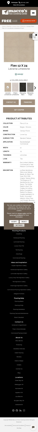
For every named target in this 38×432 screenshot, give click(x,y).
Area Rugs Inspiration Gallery (19, 285)
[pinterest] (13, 410)
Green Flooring (19, 352)
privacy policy (22, 213)
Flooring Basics (19, 301)
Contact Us (11, 102)
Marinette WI (19, 388)
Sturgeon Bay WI (19, 400)
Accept (14, 221)
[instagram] (24, 410)
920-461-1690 (25, 2)
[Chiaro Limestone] (15, 87)
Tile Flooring (19, 250)
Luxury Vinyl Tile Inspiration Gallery (19, 277)
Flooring (9, 26)
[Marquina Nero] (23, 87)
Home (3, 26)
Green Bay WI (19, 380)
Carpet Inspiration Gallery (19, 265)
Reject (24, 221)
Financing (28, 102)
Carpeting (19, 234)
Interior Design (19, 360)
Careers (19, 365)
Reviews (19, 356)
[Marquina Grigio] (30, 87)
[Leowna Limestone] (8, 87)
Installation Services (19, 348)
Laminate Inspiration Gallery (19, 273)
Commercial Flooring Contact (19, 333)
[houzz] (20, 410)
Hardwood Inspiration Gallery (19, 269)
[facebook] (17, 410)
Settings (19, 225)
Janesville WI (19, 404)
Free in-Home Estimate (19, 329)
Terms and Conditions (19, 425)
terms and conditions (16, 215)
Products (22, 26)
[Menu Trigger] (33, 13)
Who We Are (19, 340)
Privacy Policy (29, 425)
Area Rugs (19, 254)
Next (34, 87)
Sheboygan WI (19, 384)
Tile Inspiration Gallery (19, 281)
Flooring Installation (19, 309)
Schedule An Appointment (19, 325)
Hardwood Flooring (19, 238)
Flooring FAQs (19, 305)
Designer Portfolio (19, 293)
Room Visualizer (19, 317)
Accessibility (8, 425)
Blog (19, 373)
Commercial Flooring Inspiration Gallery (19, 289)
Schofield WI (19, 396)
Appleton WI (19, 392)
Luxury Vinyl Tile (19, 246)
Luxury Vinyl (15, 26)
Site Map (19, 428)
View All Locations (19, 5)
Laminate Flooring (19, 242)
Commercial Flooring (19, 258)
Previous (3, 87)
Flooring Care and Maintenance (19, 313)
